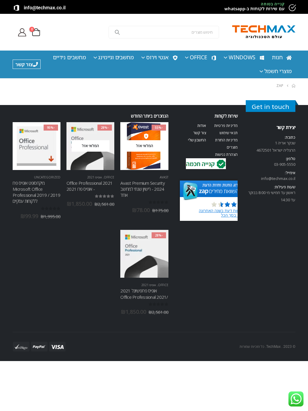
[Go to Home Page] (293, 85)
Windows (242, 57)
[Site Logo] (263, 32)
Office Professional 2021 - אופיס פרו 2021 (89, 186)
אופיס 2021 (94, 177)
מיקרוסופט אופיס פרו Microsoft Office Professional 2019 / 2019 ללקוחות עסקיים (36, 192)
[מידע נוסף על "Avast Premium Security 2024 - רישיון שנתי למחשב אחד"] (158, 132)
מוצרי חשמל (278, 71)
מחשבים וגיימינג (116, 57)
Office (198, 57)
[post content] (144, 146)
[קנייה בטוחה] (291, 7)
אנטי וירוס (157, 57)
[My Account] (22, 32)
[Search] (117, 32)
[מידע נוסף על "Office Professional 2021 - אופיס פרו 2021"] (104, 132)
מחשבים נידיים (69, 57)
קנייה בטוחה (273, 4)
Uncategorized (47, 177)
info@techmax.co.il (45, 8)
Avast (164, 177)
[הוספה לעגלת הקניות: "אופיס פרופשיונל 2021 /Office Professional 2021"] (158, 239)
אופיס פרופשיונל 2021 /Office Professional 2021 (144, 294)
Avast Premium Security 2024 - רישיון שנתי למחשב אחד (142, 189)
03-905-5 (281, 164)
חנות (277, 57)
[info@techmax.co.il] (17, 8)
